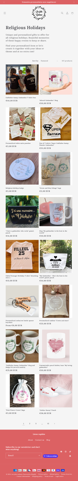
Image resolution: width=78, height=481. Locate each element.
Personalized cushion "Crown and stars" (54, 320)
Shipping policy (37, 476)
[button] (4, 13)
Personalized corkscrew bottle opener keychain (20, 321)
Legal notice (60, 476)
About (30, 440)
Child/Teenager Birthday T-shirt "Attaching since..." (22, 277)
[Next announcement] (74, 2)
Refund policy (54, 474)
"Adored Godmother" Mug (48, 100)
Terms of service (66, 474)
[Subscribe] (39, 455)
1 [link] (23, 423)
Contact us (39, 440)
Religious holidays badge (15, 188)
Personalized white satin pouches (18, 143)
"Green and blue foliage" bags (50, 188)
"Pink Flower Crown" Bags (15, 410)
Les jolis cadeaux (17, 474)
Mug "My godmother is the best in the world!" (53, 232)
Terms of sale (49, 476)
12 (48, 423)
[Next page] (54, 423)
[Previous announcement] (4, 2)
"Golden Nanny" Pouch (47, 410)
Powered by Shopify (29, 474)
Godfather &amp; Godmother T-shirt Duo (21, 98)
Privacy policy (43, 474)
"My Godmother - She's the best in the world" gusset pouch (53, 277)
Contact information (23, 476)
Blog (48, 440)
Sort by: (35, 61)
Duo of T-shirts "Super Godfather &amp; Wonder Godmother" (54, 144)
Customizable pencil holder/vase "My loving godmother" (55, 366)
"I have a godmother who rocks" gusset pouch (20, 232)
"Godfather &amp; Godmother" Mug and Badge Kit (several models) (20, 366)
